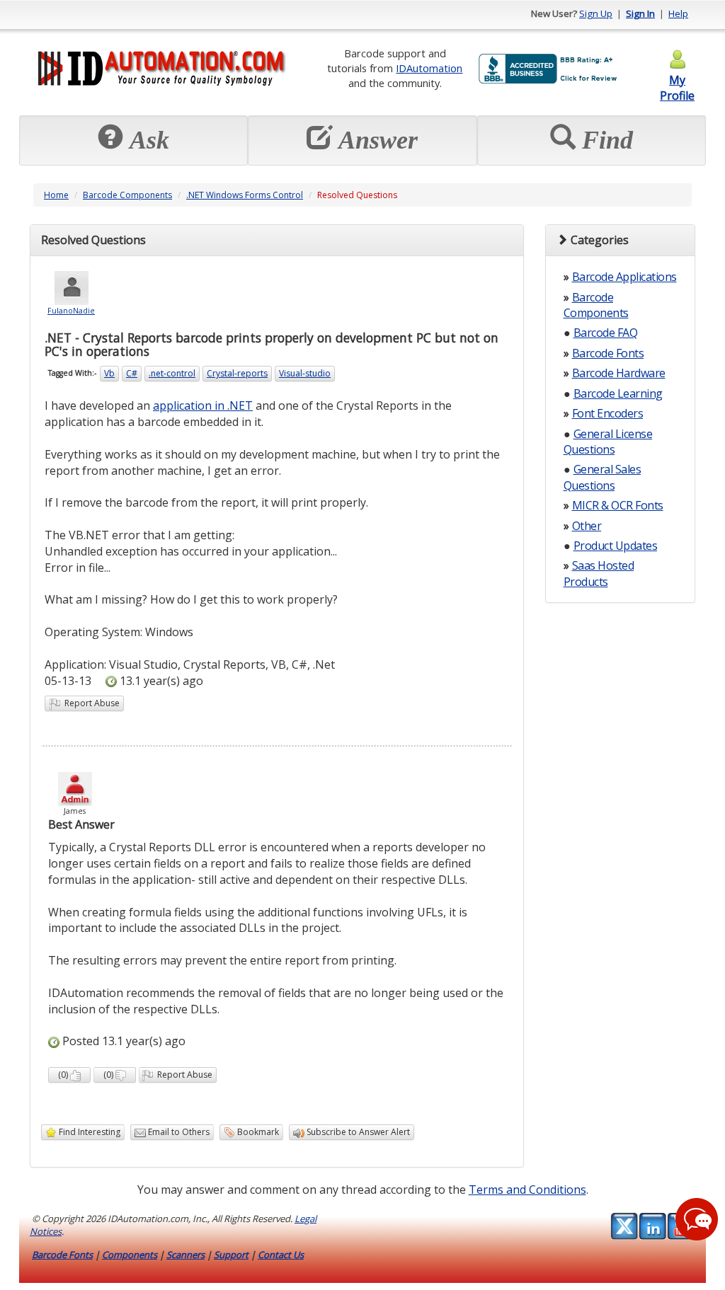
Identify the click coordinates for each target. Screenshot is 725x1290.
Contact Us (281, 1254)
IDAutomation (429, 68)
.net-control (172, 373)
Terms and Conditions (527, 1189)
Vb (109, 373)
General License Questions (608, 441)
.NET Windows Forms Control (244, 195)
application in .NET (203, 405)
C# (131, 373)
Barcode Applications (624, 276)
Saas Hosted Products (599, 573)
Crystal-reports (237, 373)
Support (231, 1254)
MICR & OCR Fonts (617, 505)
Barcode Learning (618, 393)
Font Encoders (608, 413)
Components (129, 1254)
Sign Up (595, 13)
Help (678, 13)
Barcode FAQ (605, 332)
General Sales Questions (602, 477)
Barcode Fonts (608, 353)
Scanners (185, 1254)
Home (56, 195)
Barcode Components (127, 195)
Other (587, 526)
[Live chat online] (696, 1219)
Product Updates (615, 545)
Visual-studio (305, 373)
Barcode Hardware (619, 373)
